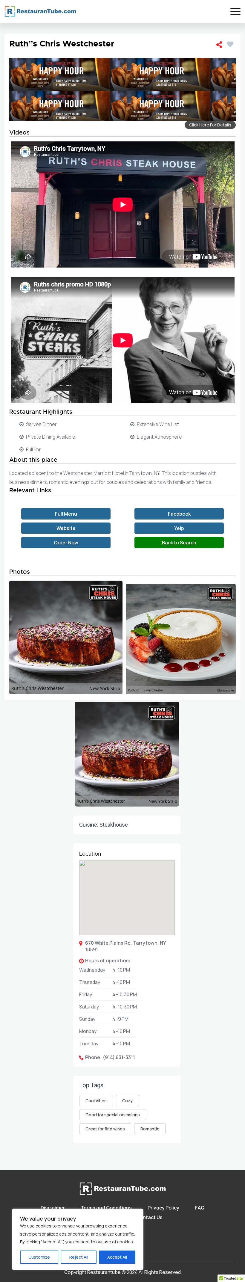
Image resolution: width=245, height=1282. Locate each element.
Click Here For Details (210, 125)
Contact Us (149, 1217)
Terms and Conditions (106, 1207)
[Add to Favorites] (231, 43)
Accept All (117, 1257)
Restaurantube (104, 1272)
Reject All (78, 1257)
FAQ (200, 1207)
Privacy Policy (163, 1207)
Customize (39, 1257)
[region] (77, 1239)
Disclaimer (53, 1207)
